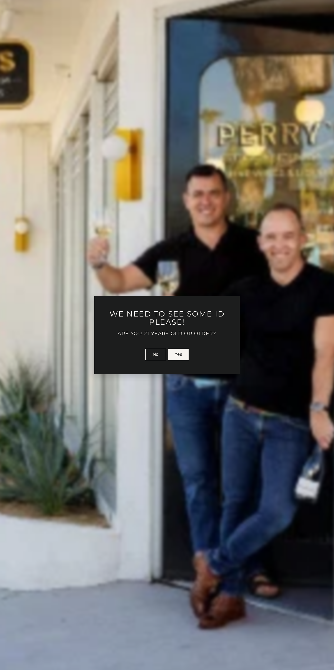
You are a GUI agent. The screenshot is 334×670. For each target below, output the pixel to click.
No (156, 354)
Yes (178, 354)
